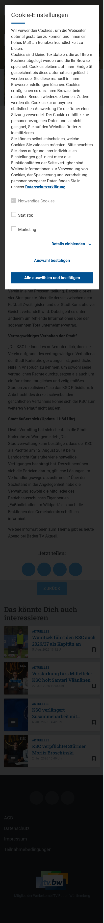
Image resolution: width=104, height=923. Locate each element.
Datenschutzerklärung (45, 187)
